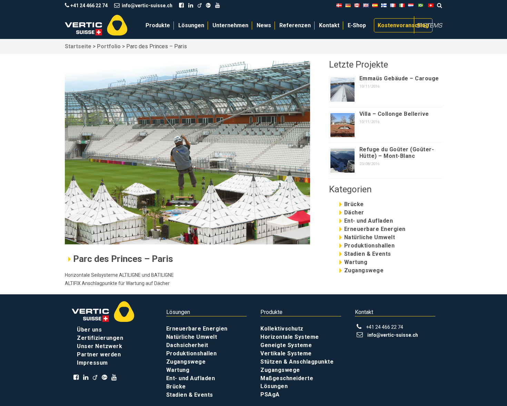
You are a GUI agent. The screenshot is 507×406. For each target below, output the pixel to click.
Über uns (89, 329)
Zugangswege (364, 270)
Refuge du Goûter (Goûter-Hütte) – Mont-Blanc (396, 152)
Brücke (354, 204)
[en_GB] (366, 5)
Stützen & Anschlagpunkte (297, 361)
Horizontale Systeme (289, 337)
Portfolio (109, 46)
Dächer (354, 212)
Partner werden (99, 354)
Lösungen (191, 25)
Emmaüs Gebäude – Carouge (399, 78)
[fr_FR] (393, 5)
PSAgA (270, 394)
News (264, 25)
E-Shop (357, 25)
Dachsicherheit (187, 345)
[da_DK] (339, 5)
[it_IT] (402, 5)
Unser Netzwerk (99, 346)
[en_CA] (357, 5)
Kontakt (329, 25)
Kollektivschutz (282, 328)
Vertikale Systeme (286, 353)
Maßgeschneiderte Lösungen (286, 382)
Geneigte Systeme (286, 345)
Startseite (78, 46)
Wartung (356, 262)
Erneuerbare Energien (375, 229)
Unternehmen (230, 25)
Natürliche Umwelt (369, 237)
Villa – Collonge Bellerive (394, 114)
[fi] (384, 5)
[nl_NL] (411, 5)
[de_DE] (348, 5)
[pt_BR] (421, 5)
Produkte (158, 25)
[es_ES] (375, 5)
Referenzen (295, 25)
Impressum (92, 362)
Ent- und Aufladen (368, 220)
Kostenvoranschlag (403, 25)
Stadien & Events (367, 254)
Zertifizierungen (100, 338)
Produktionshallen (369, 245)
